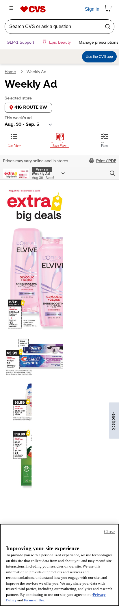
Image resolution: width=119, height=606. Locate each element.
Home (10, 75)
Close (109, 531)
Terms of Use (33, 600)
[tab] (14, 142)
